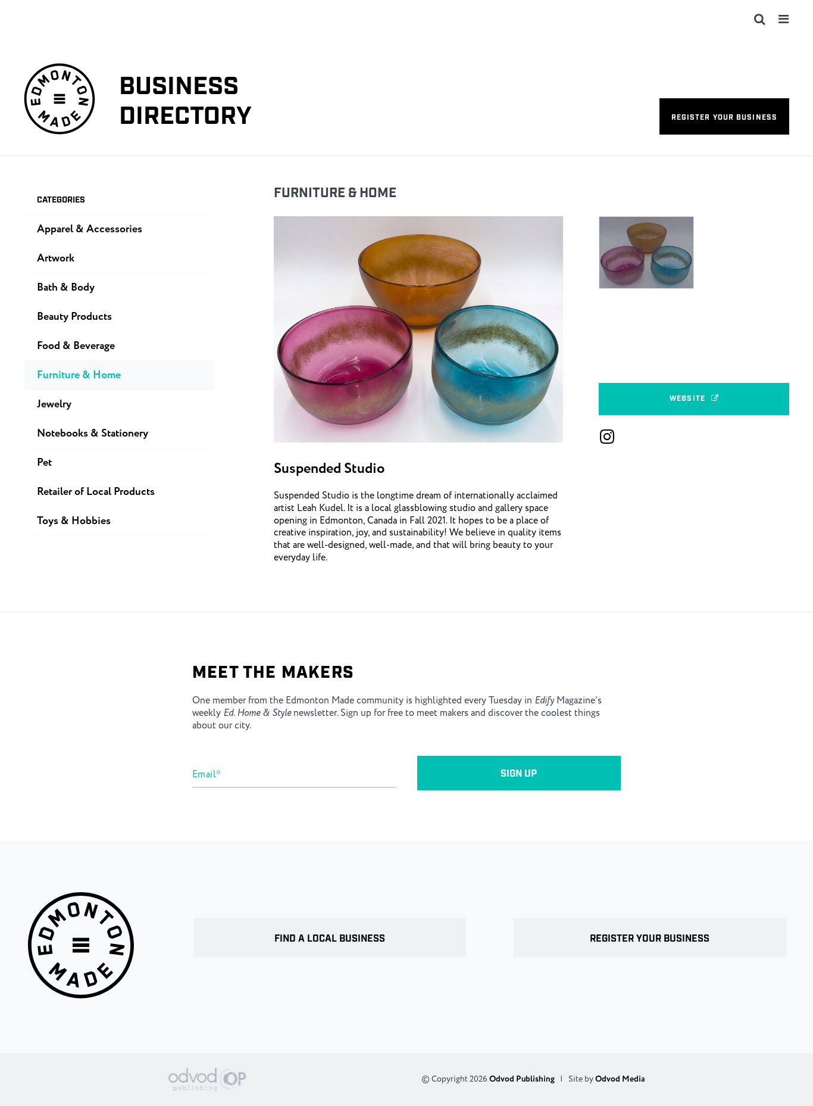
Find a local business (329, 939)
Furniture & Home (335, 193)
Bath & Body (66, 287)
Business (185, 102)
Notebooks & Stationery (92, 433)
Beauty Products (74, 317)
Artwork (55, 258)
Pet (44, 463)
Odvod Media (620, 1079)
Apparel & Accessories (89, 229)
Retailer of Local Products (96, 492)
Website (687, 398)
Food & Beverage (76, 346)
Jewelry (54, 404)
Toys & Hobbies (74, 521)
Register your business (724, 117)
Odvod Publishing (522, 1079)
